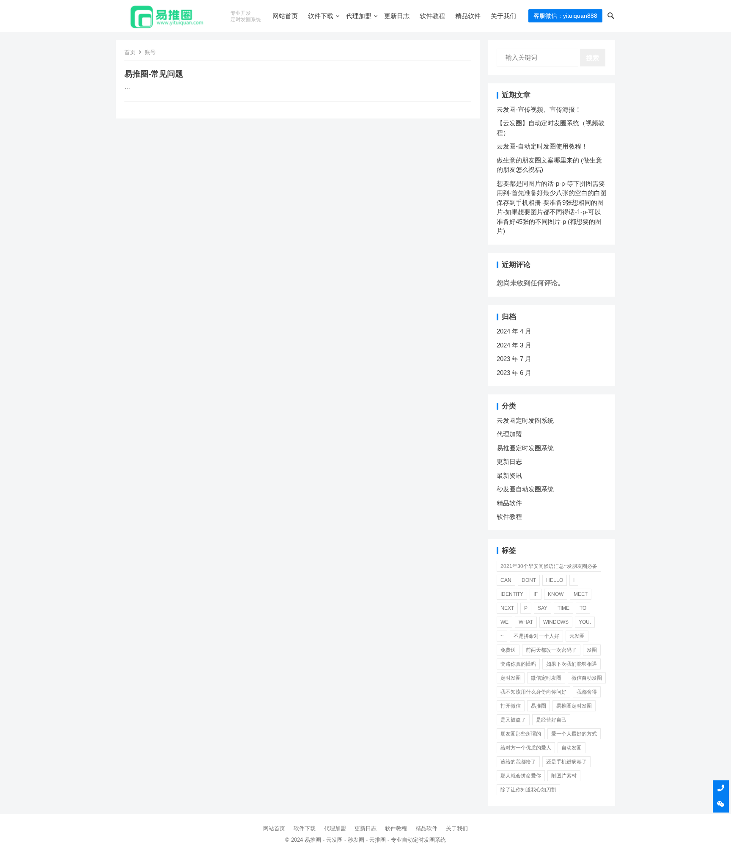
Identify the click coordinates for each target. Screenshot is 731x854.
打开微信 (510, 706)
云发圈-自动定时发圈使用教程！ (542, 146)
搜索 (592, 57)
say (542, 608)
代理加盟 (358, 15)
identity (511, 594)
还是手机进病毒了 (566, 762)
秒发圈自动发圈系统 (525, 489)
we (504, 622)
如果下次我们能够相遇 (571, 664)
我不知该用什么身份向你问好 (533, 692)
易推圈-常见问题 (153, 73)
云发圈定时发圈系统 (525, 420)
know (555, 594)
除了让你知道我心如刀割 (528, 790)
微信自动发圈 (587, 678)
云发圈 (577, 636)
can (505, 580)
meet (581, 594)
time (563, 608)
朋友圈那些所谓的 (520, 734)
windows (556, 622)
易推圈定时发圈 (574, 706)
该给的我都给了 (518, 762)
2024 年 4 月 (514, 331)
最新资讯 (509, 475)
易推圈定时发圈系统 (525, 448)
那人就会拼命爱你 (520, 776)
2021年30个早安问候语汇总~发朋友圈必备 (548, 566)
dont (529, 580)
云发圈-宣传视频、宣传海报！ (539, 109)
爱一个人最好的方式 (574, 734)
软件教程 (432, 15)
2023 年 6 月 (514, 372)
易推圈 (538, 706)
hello (554, 580)
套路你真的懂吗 (518, 664)
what (526, 622)
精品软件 (468, 15)
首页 (129, 52)
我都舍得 (587, 692)
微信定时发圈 (546, 678)
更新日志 (396, 15)
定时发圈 (510, 678)
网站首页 (285, 15)
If (535, 594)
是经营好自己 (551, 720)
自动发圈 (571, 748)
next (507, 608)
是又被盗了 (513, 720)
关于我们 (503, 15)
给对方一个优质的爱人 (525, 748)
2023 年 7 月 (514, 358)
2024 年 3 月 (514, 345)
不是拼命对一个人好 (536, 636)
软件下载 (320, 15)
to (583, 608)
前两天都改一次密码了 (551, 650)
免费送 (508, 650)
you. (585, 622)
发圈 (592, 650)
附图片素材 (564, 776)
